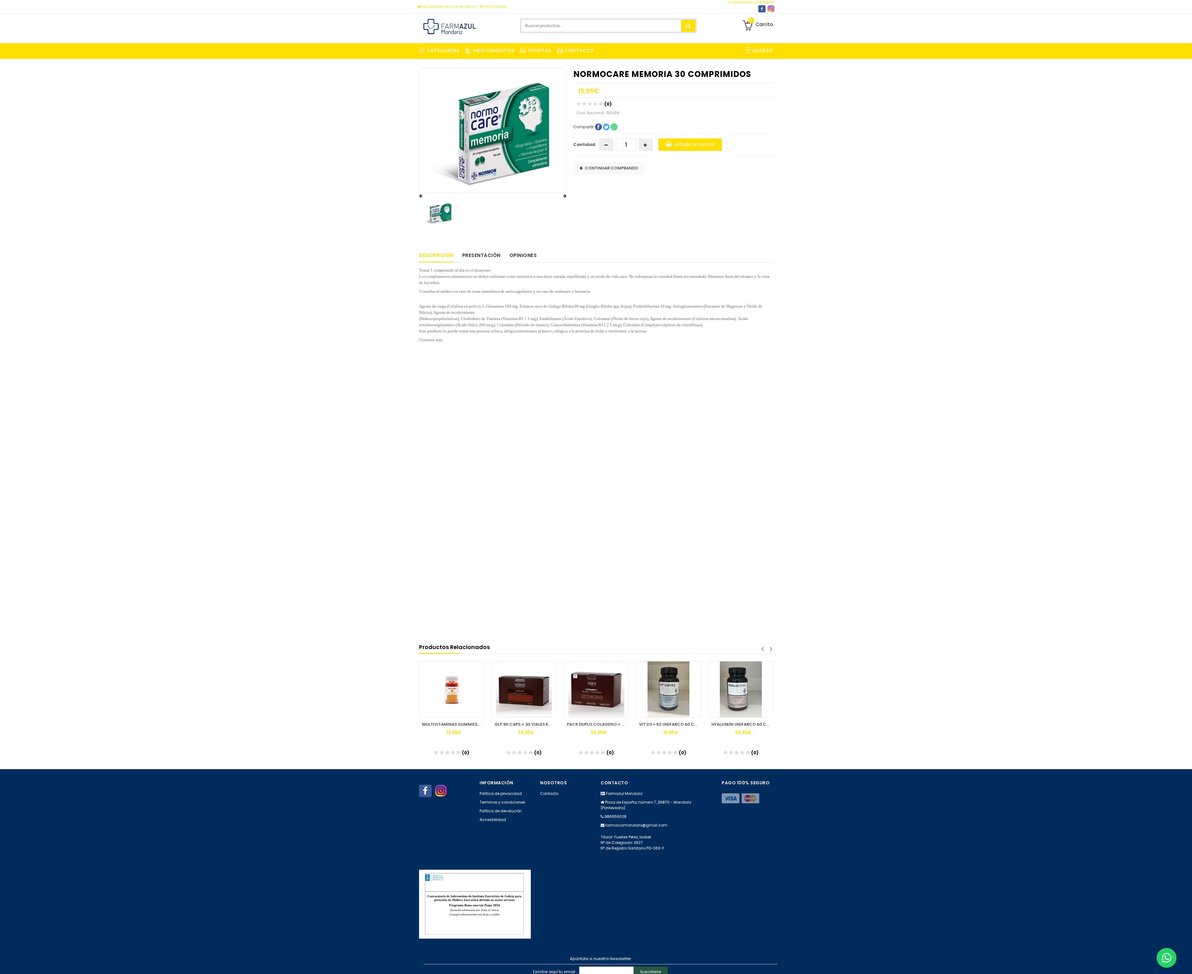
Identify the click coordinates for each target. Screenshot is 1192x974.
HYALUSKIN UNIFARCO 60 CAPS (742, 724)
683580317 (765, 2)
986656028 (742, 2)
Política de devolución (501, 811)
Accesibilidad (493, 819)
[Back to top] (1185, 963)
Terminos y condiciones (502, 802)
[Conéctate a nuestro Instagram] (770, 8)
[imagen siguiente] (559, 196)
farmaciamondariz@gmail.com (636, 825)
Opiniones (523, 255)
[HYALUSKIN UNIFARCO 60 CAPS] (741, 689)
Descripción (436, 255)
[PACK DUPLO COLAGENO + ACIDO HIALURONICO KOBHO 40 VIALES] (596, 689)
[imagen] (437, 213)
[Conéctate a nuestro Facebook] (761, 8)
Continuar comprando (610, 168)
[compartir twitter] (607, 126)
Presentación (481, 255)
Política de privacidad (501, 793)
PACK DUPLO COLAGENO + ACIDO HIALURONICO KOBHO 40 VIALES (598, 724)
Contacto (549, 793)
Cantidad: (584, 144)
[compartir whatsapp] (614, 126)
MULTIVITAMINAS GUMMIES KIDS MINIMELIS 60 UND (453, 724)
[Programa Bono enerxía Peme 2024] (475, 904)
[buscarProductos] (688, 26)
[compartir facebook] (599, 126)
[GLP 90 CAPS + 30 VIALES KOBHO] (524, 689)
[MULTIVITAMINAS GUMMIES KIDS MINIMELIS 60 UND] (451, 689)
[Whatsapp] (1166, 958)
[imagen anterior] (427, 196)
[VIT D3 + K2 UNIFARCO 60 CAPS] (668, 689)
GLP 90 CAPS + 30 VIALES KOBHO (525, 724)
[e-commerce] (450, 26)
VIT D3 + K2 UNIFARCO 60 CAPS (670, 724)
